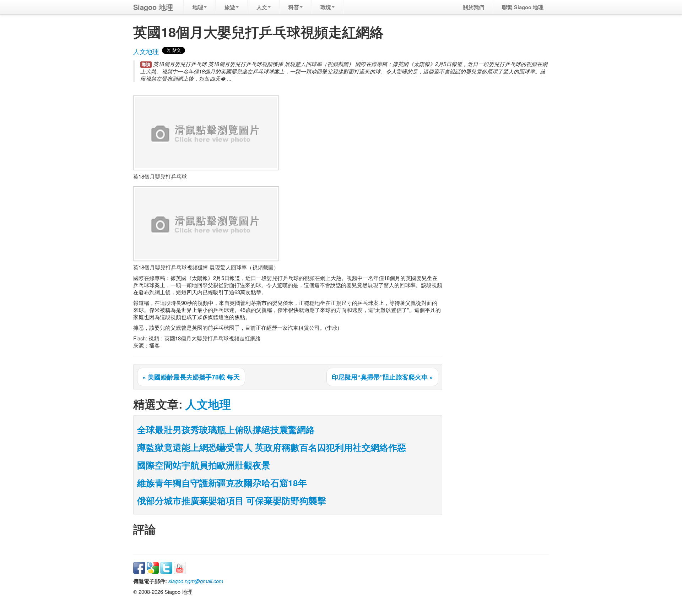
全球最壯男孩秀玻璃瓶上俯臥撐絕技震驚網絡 (226, 429)
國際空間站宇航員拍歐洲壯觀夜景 (203, 465)
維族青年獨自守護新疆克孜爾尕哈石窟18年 (222, 482)
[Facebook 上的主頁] (139, 567)
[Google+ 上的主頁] (153, 567)
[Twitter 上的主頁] (166, 567)
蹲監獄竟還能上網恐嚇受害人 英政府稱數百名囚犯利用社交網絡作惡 (271, 447)
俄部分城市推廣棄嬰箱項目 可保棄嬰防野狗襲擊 (231, 500)
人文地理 (146, 51)
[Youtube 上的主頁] (180, 567)
